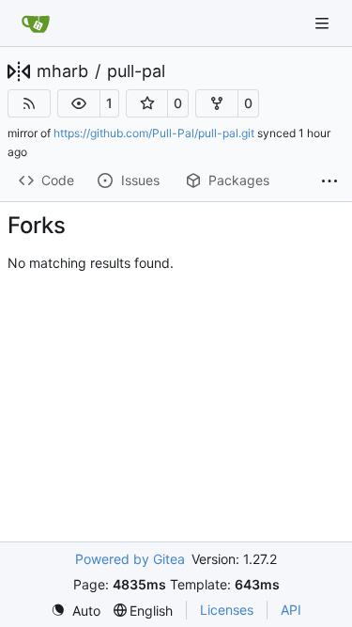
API (291, 610)
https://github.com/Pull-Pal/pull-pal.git (154, 133)
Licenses (226, 610)
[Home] (35, 23)
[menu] (75, 611)
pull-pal (136, 71)
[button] (78, 103)
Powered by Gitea (130, 559)
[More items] (329, 181)
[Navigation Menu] (324, 23)
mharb (62, 71)
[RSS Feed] (29, 103)
